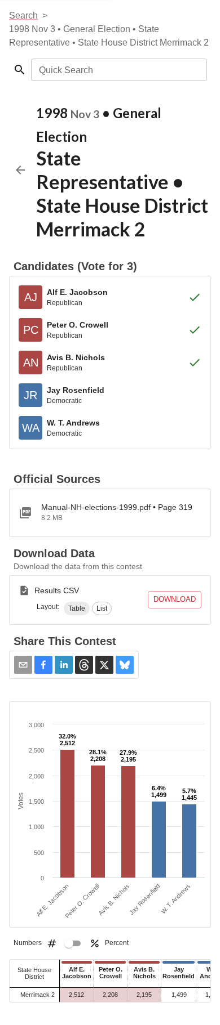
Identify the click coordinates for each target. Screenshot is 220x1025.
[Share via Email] (23, 665)
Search (23, 15)
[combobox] (118, 70)
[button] (77, 608)
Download (174, 599)
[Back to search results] (20, 170)
